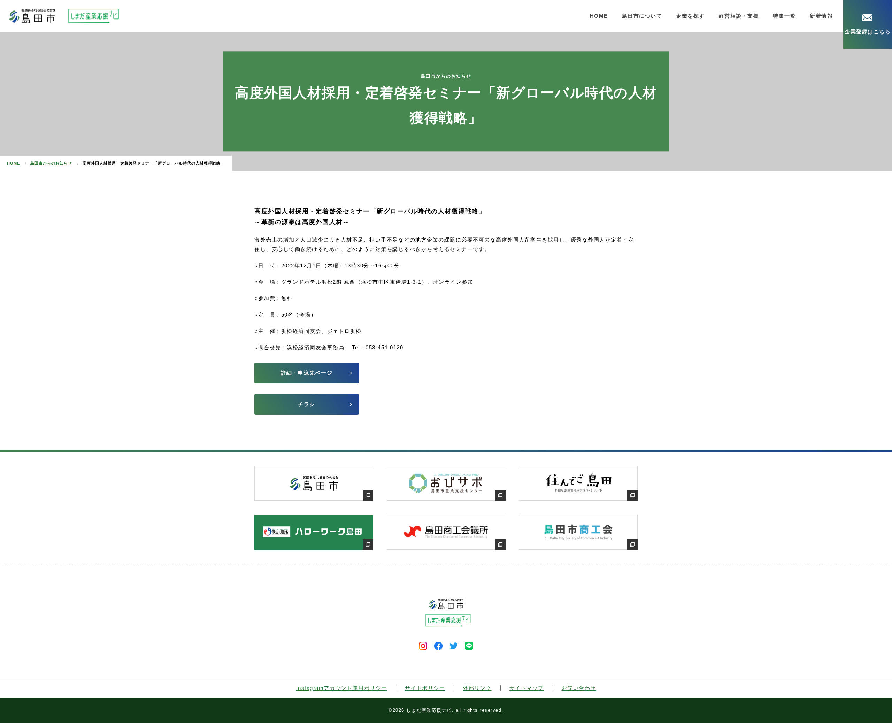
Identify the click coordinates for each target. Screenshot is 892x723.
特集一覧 (784, 16)
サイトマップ (526, 688)
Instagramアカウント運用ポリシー (341, 688)
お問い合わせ (579, 688)
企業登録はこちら (868, 32)
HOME (599, 16)
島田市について (642, 16)
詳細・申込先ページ (307, 373)
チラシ (306, 404)
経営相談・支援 (739, 16)
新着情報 (821, 16)
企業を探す (690, 16)
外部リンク (477, 688)
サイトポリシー (425, 688)
